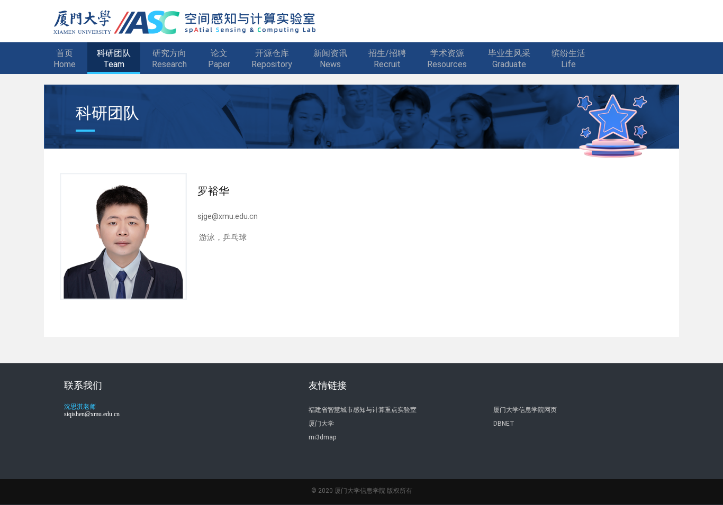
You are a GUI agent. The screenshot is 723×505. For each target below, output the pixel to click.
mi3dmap (322, 437)
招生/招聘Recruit (387, 58)
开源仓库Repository (271, 58)
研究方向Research (169, 58)
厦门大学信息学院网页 (525, 410)
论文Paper (219, 58)
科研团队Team (114, 58)
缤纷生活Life (568, 58)
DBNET (503, 423)
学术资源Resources (447, 58)
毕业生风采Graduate (509, 58)
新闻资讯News (330, 58)
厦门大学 (321, 423)
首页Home (64, 58)
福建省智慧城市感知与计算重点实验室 (363, 410)
